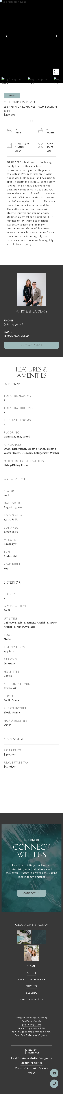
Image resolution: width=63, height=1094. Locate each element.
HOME (31, 966)
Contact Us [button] (31, 893)
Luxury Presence (31, 1062)
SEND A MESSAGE (31, 999)
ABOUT (31, 973)
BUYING (31, 986)
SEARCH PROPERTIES (31, 979)
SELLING (31, 992)
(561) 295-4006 (13, 324)
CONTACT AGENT (31, 345)
